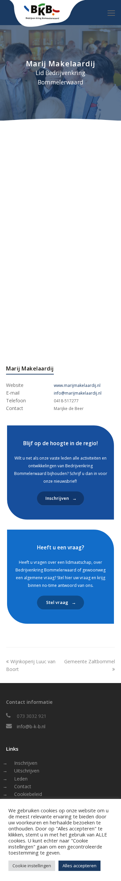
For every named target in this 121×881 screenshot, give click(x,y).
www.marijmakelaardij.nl (77, 385)
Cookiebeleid (28, 794)
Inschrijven (25, 763)
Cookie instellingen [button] (31, 866)
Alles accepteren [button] (79, 866)
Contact (22, 786)
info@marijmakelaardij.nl (78, 393)
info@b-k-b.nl (31, 726)
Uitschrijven (26, 770)
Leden (21, 778)
